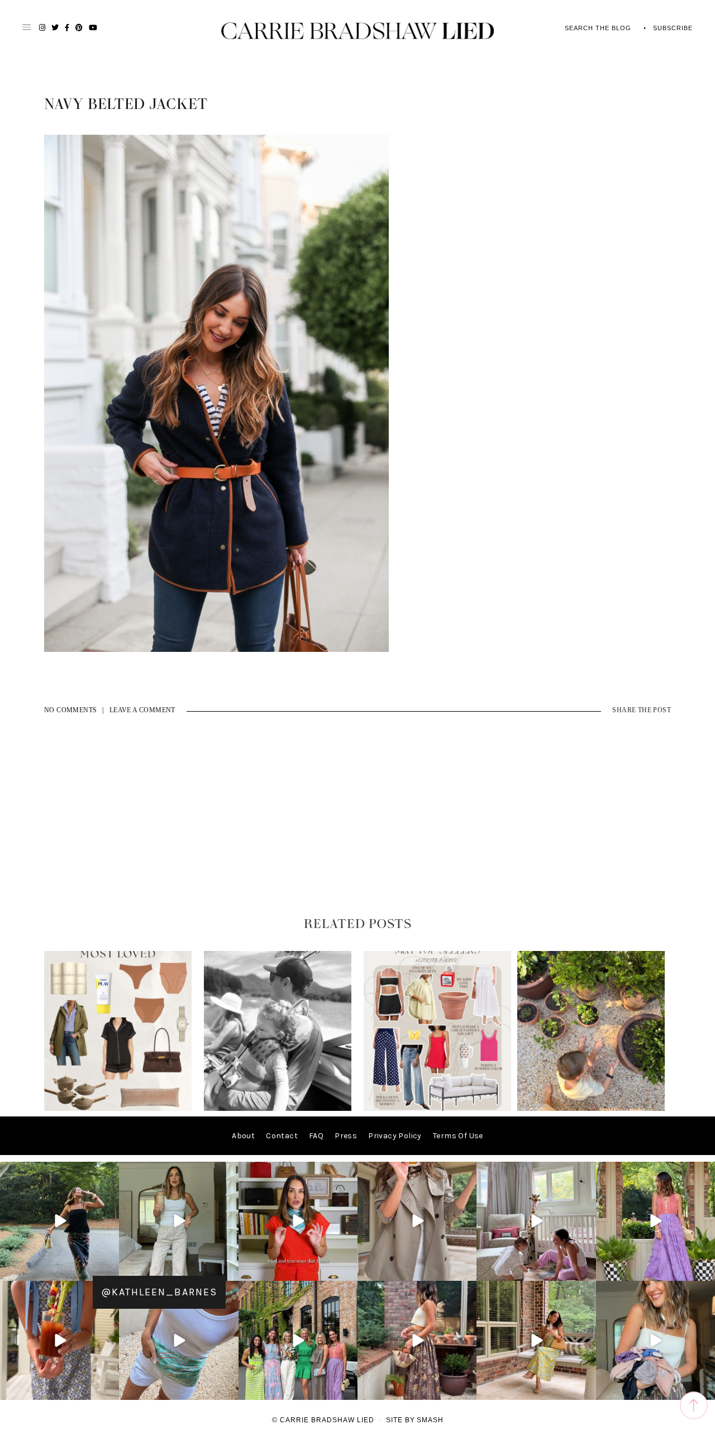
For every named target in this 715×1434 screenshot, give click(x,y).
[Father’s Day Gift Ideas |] (277, 1108)
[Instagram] (109, 1270)
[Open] (59, 1221)
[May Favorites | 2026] (437, 1108)
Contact (282, 1135)
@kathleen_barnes (159, 1292)
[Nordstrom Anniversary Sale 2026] (118, 1108)
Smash (430, 1420)
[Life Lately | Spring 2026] (591, 1108)
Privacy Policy (395, 1135)
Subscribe (673, 28)
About (243, 1135)
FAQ (316, 1135)
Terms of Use (458, 1135)
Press (346, 1135)
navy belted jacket (126, 104)
